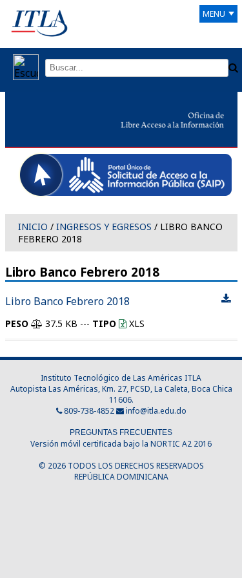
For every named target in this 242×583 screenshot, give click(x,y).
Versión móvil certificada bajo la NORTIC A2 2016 (121, 443)
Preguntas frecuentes (121, 432)
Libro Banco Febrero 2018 (67, 301)
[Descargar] (226, 299)
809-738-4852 (88, 410)
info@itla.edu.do (156, 410)
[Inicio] (39, 22)
